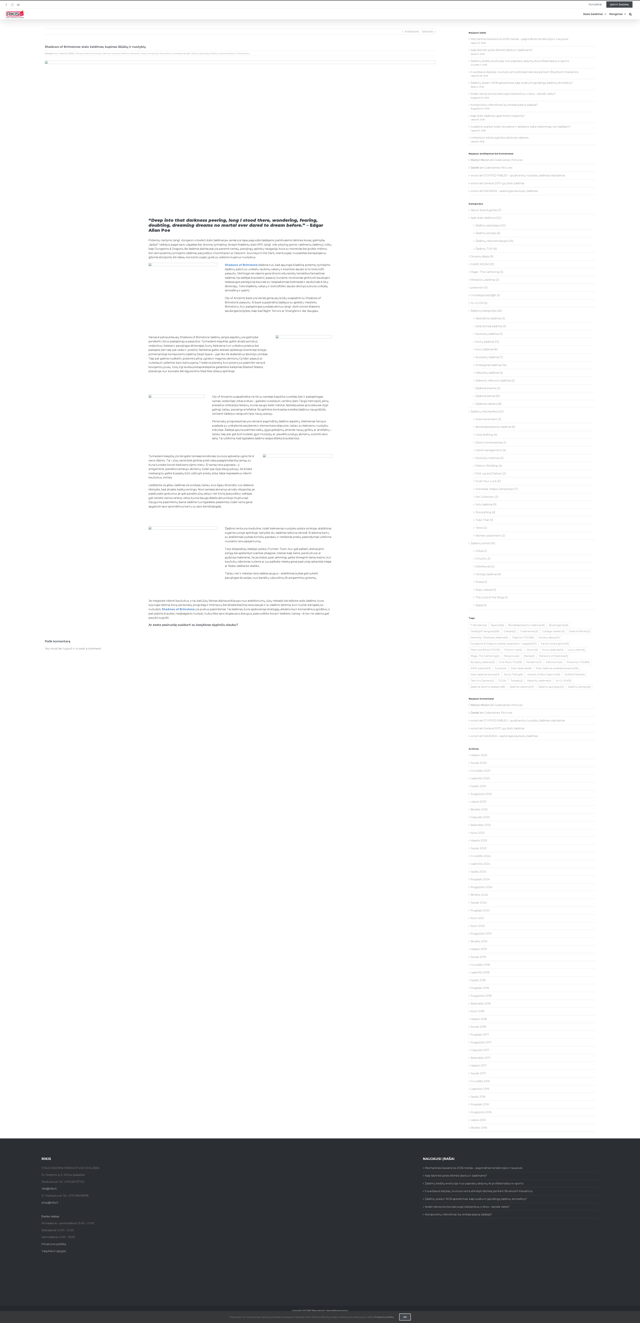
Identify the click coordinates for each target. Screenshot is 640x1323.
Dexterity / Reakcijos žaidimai (489, 637)
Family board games (555, 643)
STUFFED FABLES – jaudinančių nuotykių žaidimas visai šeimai (524, 175)
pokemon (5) (479, 287)
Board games (558, 625)
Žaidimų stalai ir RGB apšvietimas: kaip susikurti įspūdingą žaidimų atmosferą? (522, 82)
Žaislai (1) (481, 605)
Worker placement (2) (490, 535)
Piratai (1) (481, 582)
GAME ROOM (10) (482, 264)
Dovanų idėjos (549, 637)
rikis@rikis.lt (49, 1188)
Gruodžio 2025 (480, 770)
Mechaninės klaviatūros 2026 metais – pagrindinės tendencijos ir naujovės (519, 39)
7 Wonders (478, 625)
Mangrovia (511, 656)
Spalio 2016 (478, 1096)
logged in (68, 648)
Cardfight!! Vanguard (484, 631)
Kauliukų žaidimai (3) (489, 333)
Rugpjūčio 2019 (481, 933)
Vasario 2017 (479, 1065)
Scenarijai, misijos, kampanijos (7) (497, 489)
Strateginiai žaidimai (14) (491, 365)
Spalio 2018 (478, 980)
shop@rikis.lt (50, 1202)
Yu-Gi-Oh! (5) (479, 303)
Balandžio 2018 (481, 1003)
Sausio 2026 (478, 762)
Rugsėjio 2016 (480, 1104)
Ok (405, 1317)
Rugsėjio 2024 (480, 879)
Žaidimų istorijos (579, 686)
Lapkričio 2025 (480, 778)
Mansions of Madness (553, 656)
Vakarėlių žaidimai (539, 680)
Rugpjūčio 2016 (481, 1112)
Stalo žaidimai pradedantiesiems (557, 668)
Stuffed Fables (574, 674)
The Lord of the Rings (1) (492, 597)
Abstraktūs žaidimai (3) (490, 318)
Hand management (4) (491, 450)
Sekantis (427, 31)
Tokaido (516, 680)
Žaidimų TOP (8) (486, 248)
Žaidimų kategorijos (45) (486, 310)
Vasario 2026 (479, 755)
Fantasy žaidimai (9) (488, 574)
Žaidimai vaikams (522, 686)
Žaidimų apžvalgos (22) (491, 225)
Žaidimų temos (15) (483, 543)
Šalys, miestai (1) (486, 589)
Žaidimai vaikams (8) (489, 403)
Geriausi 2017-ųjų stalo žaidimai (504, 183)
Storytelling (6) (485, 512)
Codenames (529, 631)
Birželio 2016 (479, 1127)
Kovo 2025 (478, 832)
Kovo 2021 (477, 918)
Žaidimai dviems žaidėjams (487, 686)
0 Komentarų (243, 53)
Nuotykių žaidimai (120, 53)
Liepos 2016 (478, 1120)
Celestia (510, 631)
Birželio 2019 (479, 941)
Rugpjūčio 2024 (481, 887)
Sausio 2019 (478, 957)
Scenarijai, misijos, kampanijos (144, 53)
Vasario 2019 (479, 949)
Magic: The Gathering (484, 656)
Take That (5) (484, 520)
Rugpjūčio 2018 (481, 995)
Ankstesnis (412, 31)
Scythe (500, 668)
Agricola (497, 625)
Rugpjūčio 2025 (481, 794)
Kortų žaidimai (552, 649)
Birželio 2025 (479, 809)
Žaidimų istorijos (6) (488, 233)
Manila (529, 656)
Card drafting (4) (486, 434)
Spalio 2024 (478, 871)
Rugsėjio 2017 (480, 1034)
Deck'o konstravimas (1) (491, 442)
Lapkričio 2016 (480, 1088)
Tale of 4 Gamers (482, 680)
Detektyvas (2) (485, 566)
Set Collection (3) (487, 496)
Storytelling (165, 53)
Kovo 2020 (478, 926)
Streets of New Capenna (543, 674)
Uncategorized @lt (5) (485, 295)
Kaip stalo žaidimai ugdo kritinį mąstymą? (498, 115)
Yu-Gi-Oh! (563, 680)
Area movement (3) (488, 419)
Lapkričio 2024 (480, 863)
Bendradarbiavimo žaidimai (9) (495, 426)
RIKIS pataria (480, 668)
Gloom (532, 649)
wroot (475, 175)
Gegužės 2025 (480, 817)
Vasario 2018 (479, 1019)
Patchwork (554, 662)
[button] (630, 14)
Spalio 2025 (478, 786)
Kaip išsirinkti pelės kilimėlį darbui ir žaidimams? (502, 50)
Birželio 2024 (479, 894)
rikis (56, 53)
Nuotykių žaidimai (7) (489, 357)
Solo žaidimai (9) (486, 504)
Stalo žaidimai (521, 668)
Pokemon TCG (578, 662)
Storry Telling (513, 674)
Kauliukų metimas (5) (490, 458)
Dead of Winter (579, 631)
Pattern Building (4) (489, 465)
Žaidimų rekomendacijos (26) (495, 241)
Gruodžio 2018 (480, 964)
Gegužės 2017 (480, 1050)
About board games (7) (486, 210)
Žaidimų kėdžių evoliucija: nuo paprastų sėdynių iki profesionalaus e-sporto (520, 61)
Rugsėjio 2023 (480, 910)
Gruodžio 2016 (480, 1081)
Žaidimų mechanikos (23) (487, 411)
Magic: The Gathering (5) (487, 272)
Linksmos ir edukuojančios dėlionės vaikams (499, 137)
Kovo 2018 (477, 1011)
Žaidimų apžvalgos (200, 53)
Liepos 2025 (478, 801)
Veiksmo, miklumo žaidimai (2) (495, 380)
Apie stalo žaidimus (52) (486, 217)
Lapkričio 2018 (480, 972)
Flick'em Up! (513, 649)
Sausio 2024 (479, 902)
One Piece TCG (510, 662)
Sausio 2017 (478, 1073)
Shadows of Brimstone (241, 265)
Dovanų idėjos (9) (482, 256)
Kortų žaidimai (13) (487, 341)
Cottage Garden (553, 631)
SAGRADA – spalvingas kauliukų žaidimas (511, 191)
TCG (502, 680)
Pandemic (534, 662)
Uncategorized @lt (181, 53)
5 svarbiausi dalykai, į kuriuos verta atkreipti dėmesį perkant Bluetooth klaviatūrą (524, 72)
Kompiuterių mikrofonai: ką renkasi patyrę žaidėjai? (504, 104)
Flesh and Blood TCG (485, 649)
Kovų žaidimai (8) (487, 349)
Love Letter (576, 649)
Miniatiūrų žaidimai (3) (485, 279)
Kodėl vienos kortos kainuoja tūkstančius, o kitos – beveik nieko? (513, 93)
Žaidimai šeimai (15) (488, 396)
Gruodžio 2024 (480, 856)
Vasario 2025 (479, 840)
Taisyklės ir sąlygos (54, 1251)
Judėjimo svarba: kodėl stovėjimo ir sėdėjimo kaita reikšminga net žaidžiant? (521, 126)
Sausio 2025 (478, 848)
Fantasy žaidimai (83, 53)
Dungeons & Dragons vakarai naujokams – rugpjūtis (503, 643)
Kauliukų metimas (101, 53)
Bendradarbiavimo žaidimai (526, 625)
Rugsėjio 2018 (480, 988)
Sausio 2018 (478, 1026)
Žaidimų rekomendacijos (222, 53)
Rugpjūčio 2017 (481, 1042)
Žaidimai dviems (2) (488, 388)
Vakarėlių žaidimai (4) (489, 372)
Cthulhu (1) (483, 558)
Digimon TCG (523, 637)
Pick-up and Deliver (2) (491, 473)
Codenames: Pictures (508, 160)
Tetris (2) (481, 527)
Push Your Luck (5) (488, 481)
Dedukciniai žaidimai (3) (491, 326)
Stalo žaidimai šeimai (485, 674)
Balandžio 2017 (480, 1057)
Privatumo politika (54, 1244)
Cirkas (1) (481, 551)
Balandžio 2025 (481, 825)
